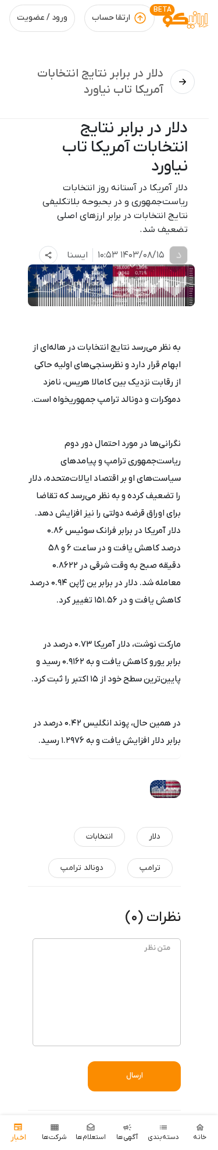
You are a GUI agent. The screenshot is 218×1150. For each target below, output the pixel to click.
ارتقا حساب (111, 17)
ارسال (134, 1075)
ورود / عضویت (42, 17)
